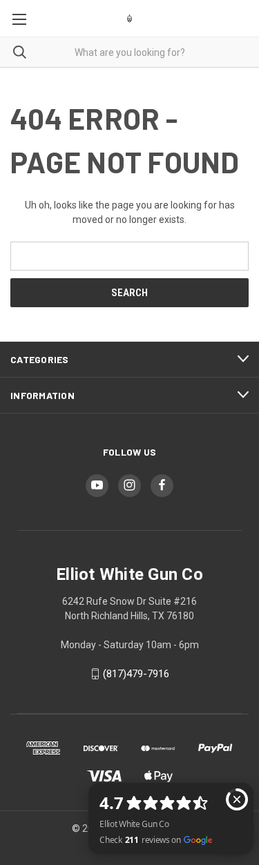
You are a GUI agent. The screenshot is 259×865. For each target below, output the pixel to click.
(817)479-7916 (136, 674)
